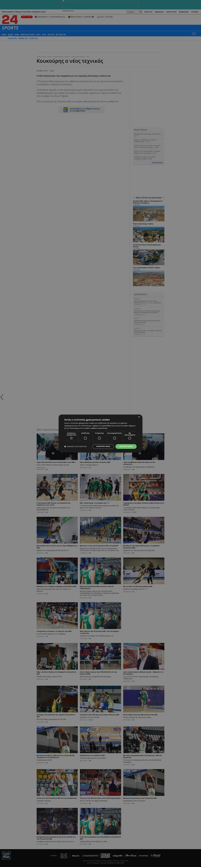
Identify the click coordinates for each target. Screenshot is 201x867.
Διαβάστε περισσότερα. (99, 428)
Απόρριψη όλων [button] (103, 446)
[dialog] (100, 433)
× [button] (139, 417)
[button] (75, 446)
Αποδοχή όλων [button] (126, 446)
